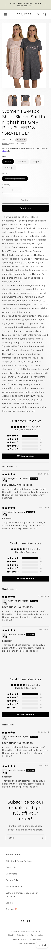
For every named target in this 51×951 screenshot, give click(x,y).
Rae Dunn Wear (24, 932)
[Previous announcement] (5, 5)
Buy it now (25, 208)
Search (9, 903)
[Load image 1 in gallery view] (12, 100)
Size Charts (11, 873)
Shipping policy (34, 939)
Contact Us (11, 867)
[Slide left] (3, 101)
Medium (23, 162)
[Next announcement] (46, 5)
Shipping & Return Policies (19, 861)
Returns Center (13, 854)
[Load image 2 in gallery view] (25, 100)
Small (9, 162)
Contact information (27, 944)
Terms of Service (14, 886)
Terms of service (19, 939)
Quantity (6, 184)
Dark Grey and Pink (16, 179)
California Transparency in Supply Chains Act (22, 895)
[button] (6, 14)
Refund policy (22, 935)
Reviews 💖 (11, 909)
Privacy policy (37, 935)
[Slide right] (48, 101)
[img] (8, 474)
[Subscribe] (42, 838)
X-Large (10, 168)
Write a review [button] (25, 456)
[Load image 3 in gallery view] (38, 100)
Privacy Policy (13, 880)
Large (37, 162)
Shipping (5, 143)
